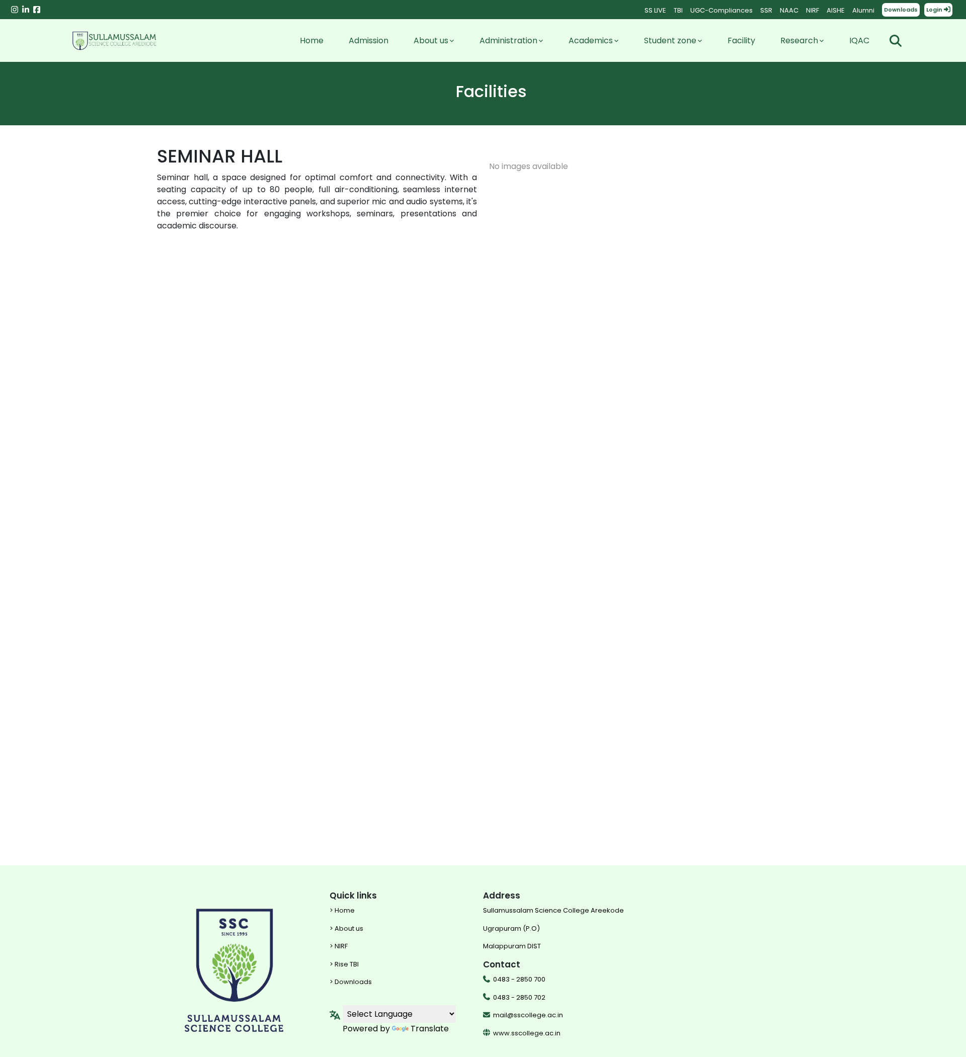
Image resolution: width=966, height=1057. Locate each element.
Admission (368, 40)
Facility (741, 40)
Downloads (901, 10)
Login (935, 10)
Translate (430, 1028)
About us (431, 40)
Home (312, 40)
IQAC (859, 40)
